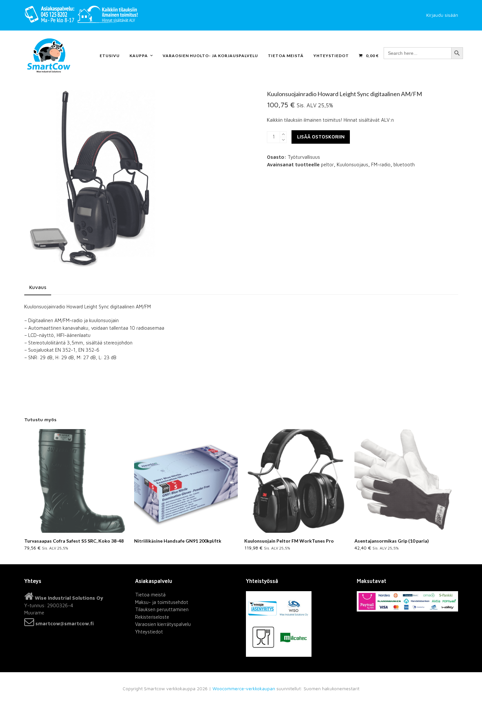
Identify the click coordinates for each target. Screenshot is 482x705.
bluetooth (404, 164)
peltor (327, 164)
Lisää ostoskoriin (321, 136)
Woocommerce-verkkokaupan (243, 688)
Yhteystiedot (149, 631)
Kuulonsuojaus (352, 164)
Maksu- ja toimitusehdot (161, 602)
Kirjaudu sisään (442, 15)
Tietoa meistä (150, 594)
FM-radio (381, 164)
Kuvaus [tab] (37, 287)
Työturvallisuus (304, 157)
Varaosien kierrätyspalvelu (163, 624)
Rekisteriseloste (152, 617)
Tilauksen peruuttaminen (162, 609)
